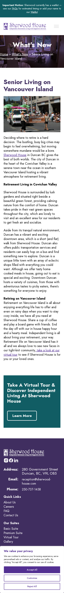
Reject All (32, 586)
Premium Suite (13, 533)
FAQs (15, 8)
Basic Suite (11, 528)
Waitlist (34, 12)
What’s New (20, 54)
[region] (32, 569)
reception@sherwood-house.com (36, 481)
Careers (9, 506)
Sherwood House (15, 155)
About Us (10, 502)
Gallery (8, 541)
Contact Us (11, 515)
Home (4, 54)
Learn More (22, 415)
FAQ (6, 511)
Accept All (32, 569)
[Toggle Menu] (56, 26)
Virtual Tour (11, 537)
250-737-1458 (31, 489)
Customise (32, 578)
